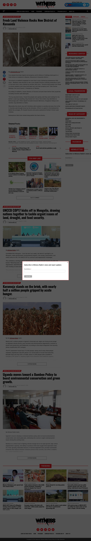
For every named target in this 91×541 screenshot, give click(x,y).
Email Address (27, 269)
